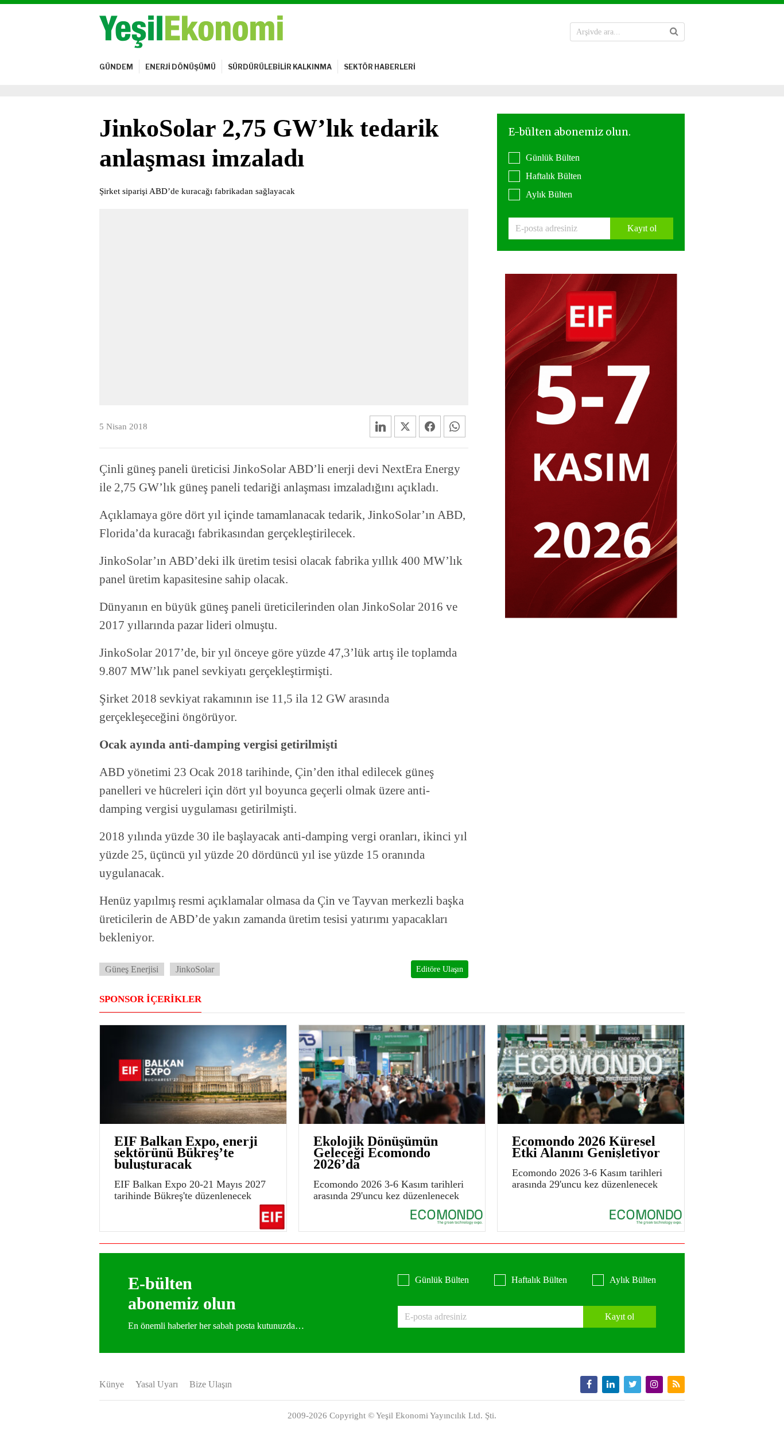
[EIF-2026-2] (591, 445)
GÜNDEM (116, 67)
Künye (111, 1384)
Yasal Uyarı (156, 1384)
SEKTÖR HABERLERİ (380, 67)
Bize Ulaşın (210, 1384)
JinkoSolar (195, 969)
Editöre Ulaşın (439, 969)
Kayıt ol (642, 228)
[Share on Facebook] (430, 426)
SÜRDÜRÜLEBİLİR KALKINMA (280, 67)
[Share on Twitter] (405, 426)
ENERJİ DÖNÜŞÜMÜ (180, 67)
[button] (674, 31)
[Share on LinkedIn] (380, 426)
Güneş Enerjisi (131, 969)
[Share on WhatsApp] (454, 426)
